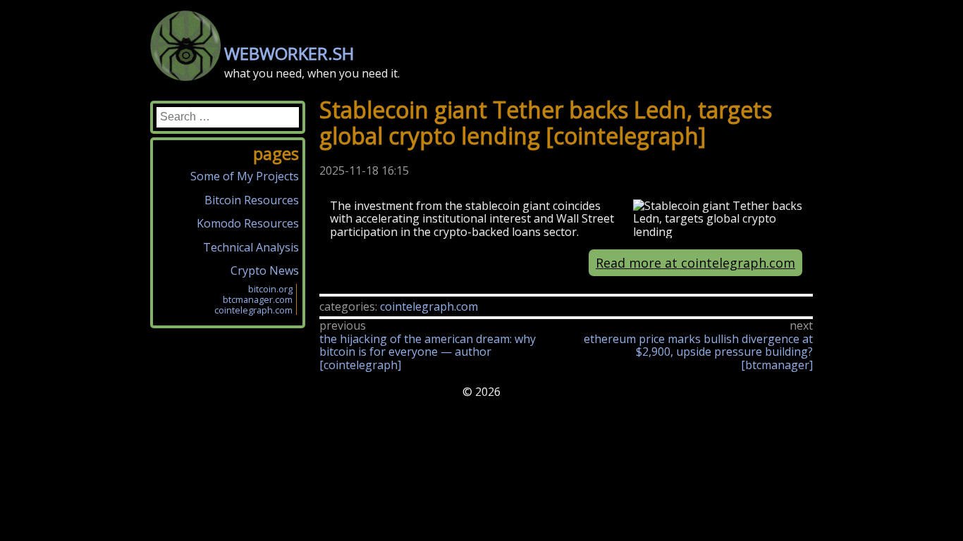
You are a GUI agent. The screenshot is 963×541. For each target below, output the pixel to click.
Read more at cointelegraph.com (695, 262)
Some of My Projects (244, 176)
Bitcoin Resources (251, 200)
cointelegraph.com (429, 306)
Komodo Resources (248, 223)
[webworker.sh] (185, 77)
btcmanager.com (258, 299)
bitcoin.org (270, 288)
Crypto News (265, 270)
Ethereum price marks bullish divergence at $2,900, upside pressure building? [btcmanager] (698, 352)
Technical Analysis (251, 247)
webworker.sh (289, 53)
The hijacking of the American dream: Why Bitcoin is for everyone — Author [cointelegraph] (427, 352)
